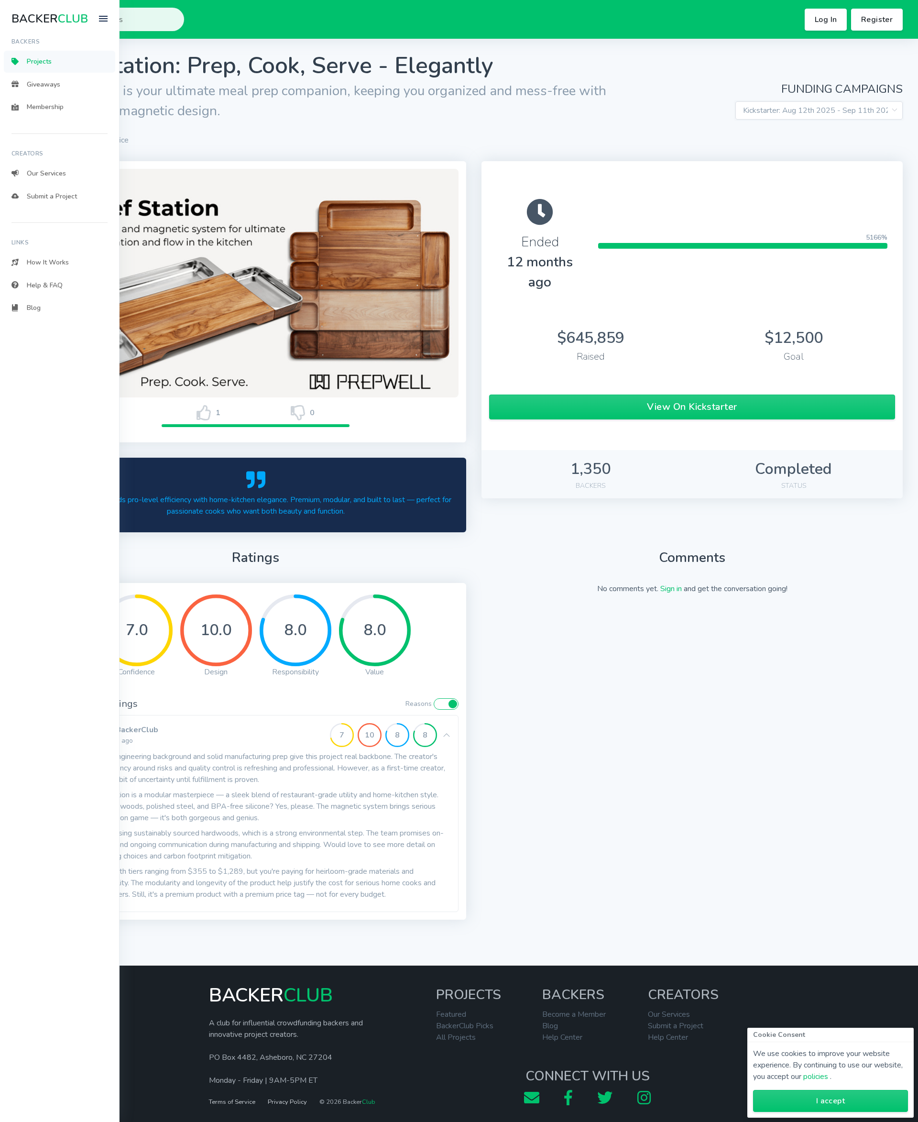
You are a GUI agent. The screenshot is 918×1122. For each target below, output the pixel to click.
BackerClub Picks (464, 1026)
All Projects (456, 1037)
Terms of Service (232, 1102)
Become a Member (574, 1014)
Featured (451, 1014)
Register (877, 19)
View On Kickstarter (692, 406)
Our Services (669, 1014)
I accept (830, 1101)
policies (815, 1076)
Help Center (562, 1037)
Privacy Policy (287, 1102)
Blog (550, 1026)
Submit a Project (675, 1026)
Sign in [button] (671, 588)
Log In (826, 19)
